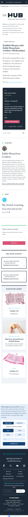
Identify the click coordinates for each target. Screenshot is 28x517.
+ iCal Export (20, 126)
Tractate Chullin (14, 308)
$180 (19, 430)
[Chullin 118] (14, 298)
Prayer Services (9, 41)
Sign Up (21, 491)
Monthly (20, 423)
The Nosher (6, 504)
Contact (20, 471)
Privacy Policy (10, 509)
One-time (8, 423)
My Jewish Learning (14, 53)
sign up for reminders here (15, 82)
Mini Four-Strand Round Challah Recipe (14, 340)
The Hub (20, 474)
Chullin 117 (14, 371)
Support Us (14, 444)
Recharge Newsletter (8, 478)
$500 (19, 435)
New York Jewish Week (13, 502)
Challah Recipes (14, 336)
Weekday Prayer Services (11, 265)
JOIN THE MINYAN (12, 121)
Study (14, 368)
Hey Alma (20, 504)
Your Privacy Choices (15, 516)
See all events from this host (12, 208)
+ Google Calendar (12, 126)
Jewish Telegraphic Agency (13, 500)
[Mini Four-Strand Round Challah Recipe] (14, 326)
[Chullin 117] (14, 358)
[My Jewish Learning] (14, 455)
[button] (23, 133)
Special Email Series (8, 476)
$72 (8, 430)
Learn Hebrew (20, 476)
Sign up (14, 243)
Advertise (8, 474)
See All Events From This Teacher (13, 184)
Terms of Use (18, 509)
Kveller (14, 504)
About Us (8, 471)
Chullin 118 (14, 311)
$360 (8, 435)
